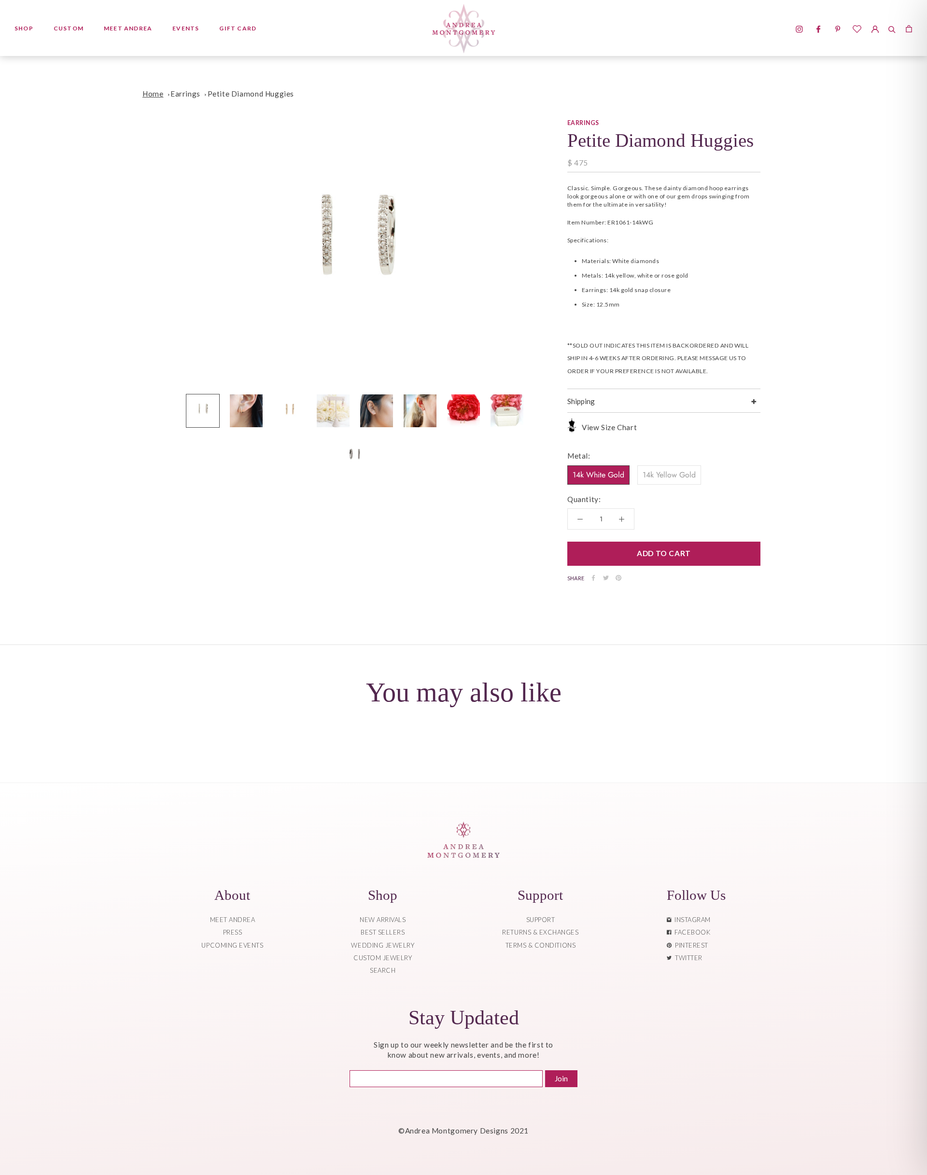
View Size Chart (609, 427)
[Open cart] (909, 28)
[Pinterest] (618, 578)
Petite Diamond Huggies (251, 93)
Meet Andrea (128, 28)
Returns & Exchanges (540, 932)
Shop (23, 28)
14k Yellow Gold (669, 474)
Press (232, 932)
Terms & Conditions (541, 945)
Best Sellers (383, 932)
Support (540, 919)
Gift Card (237, 28)
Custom (69, 28)
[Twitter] (606, 578)
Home (152, 93)
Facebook (690, 932)
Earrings (185, 93)
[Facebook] (593, 578)
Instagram (691, 919)
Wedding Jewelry (382, 945)
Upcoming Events (232, 945)
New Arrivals (383, 919)
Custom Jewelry (382, 958)
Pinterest (690, 945)
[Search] (892, 28)
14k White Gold (598, 474)
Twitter (687, 958)
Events (185, 28)
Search (382, 970)
